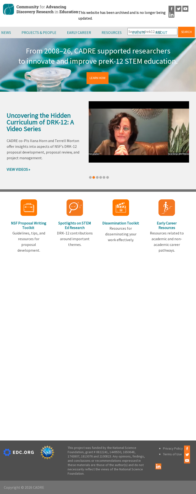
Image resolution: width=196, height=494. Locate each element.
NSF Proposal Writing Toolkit (28, 225)
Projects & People (39, 32)
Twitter (178, 9)
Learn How (97, 78)
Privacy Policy (173, 448)
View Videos (17, 169)
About (162, 32)
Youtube (185, 9)
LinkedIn (171, 15)
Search (186, 32)
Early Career (79, 32)
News (6, 32)
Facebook (171, 9)
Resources (112, 32)
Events (138, 32)
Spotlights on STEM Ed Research (74, 225)
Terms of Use (172, 454)
